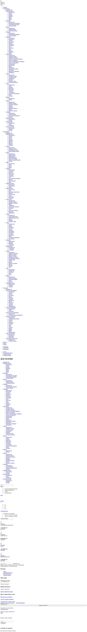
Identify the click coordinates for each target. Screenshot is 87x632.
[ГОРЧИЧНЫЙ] (43, 316)
